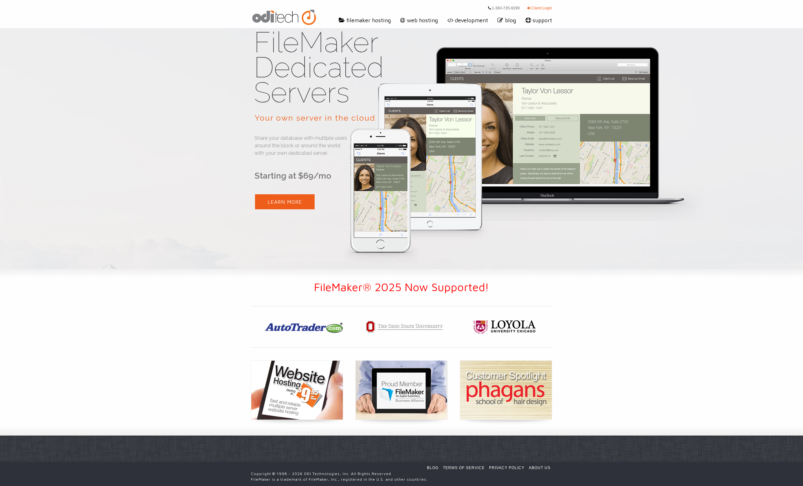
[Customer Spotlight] (506, 390)
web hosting (422, 20)
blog (510, 20)
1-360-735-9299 (505, 8)
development (471, 20)
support (542, 20)
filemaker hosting (368, 20)
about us (539, 468)
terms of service (464, 468)
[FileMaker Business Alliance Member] (401, 390)
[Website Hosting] (297, 390)
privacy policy (506, 468)
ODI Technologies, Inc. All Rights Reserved (347, 473)
